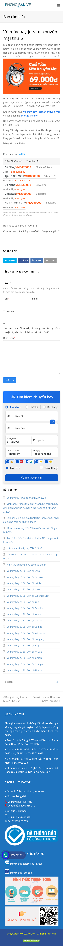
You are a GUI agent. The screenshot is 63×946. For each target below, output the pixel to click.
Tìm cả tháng (50, 468)
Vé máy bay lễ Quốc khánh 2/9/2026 (26, 497)
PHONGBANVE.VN (26, 933)
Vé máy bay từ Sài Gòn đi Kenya (24, 589)
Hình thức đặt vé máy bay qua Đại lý (26, 564)
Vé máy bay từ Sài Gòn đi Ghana (24, 670)
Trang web (9, 311)
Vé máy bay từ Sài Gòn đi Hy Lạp (24, 651)
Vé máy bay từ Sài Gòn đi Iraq (23, 645)
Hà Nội (21, 154)
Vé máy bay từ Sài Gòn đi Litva (23, 570)
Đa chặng (52, 407)
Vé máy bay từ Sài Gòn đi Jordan (24, 657)
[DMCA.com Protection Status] (31, 941)
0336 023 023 (17, 855)
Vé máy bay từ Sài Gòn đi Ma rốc (24, 620)
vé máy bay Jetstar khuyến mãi (41, 111)
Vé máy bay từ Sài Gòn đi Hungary (25, 639)
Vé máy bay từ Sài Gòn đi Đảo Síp (25, 608)
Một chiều (15, 407)
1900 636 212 (28, 805)
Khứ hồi (34, 407)
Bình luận (9, 338)
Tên (6, 298)
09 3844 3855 (23, 817)
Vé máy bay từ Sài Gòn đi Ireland (24, 614)
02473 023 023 (20, 821)
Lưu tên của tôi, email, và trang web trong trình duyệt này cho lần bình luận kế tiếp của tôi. (32, 330)
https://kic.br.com (31, 937)
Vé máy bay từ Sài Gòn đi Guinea (24, 626)
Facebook (28, 872)
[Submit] (57, 681)
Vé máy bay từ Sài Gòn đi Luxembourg (28, 595)
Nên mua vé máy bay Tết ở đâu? (24, 548)
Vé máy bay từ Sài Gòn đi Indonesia (26, 633)
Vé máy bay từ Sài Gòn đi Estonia (25, 577)
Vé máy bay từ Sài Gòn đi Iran (23, 602)
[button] (58, 5)
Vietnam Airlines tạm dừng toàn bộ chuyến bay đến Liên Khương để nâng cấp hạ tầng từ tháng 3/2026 (30, 507)
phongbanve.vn (29, 115)
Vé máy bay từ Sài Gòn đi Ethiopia (25, 664)
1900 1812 (26, 801)
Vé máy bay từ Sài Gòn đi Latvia (24, 583)
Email (35, 298)
